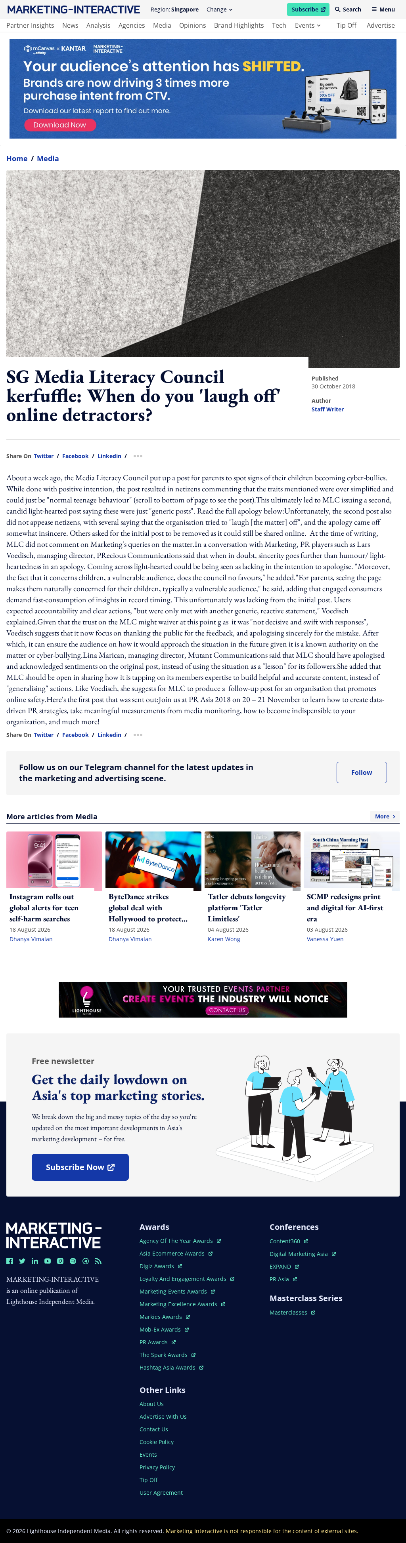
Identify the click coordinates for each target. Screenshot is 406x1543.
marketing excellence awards (179, 1304)
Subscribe (310, 11)
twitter (44, 456)
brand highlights (239, 25)
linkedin (109, 456)
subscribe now (87, 1170)
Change (217, 9)
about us (152, 1404)
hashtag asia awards (168, 1367)
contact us (154, 1429)
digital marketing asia (299, 1254)
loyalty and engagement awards (184, 1278)
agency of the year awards (177, 1240)
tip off (346, 25)
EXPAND (284, 1266)
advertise (381, 25)
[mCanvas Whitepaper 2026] (203, 89)
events (305, 25)
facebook (75, 456)
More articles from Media (197, 816)
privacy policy (157, 1467)
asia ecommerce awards (173, 1253)
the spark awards (167, 1354)
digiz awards (161, 1266)
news (70, 25)
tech (279, 25)
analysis (98, 25)
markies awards (165, 1316)
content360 (289, 1241)
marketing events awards (174, 1291)
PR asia (283, 1279)
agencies (132, 25)
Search (352, 9)
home (17, 158)
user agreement (161, 1492)
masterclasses (292, 1312)
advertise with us (163, 1416)
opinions (192, 25)
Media (48, 158)
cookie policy (157, 1442)
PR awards (158, 1342)
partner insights (30, 25)
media (162, 25)
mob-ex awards (164, 1329)
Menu (387, 9)
